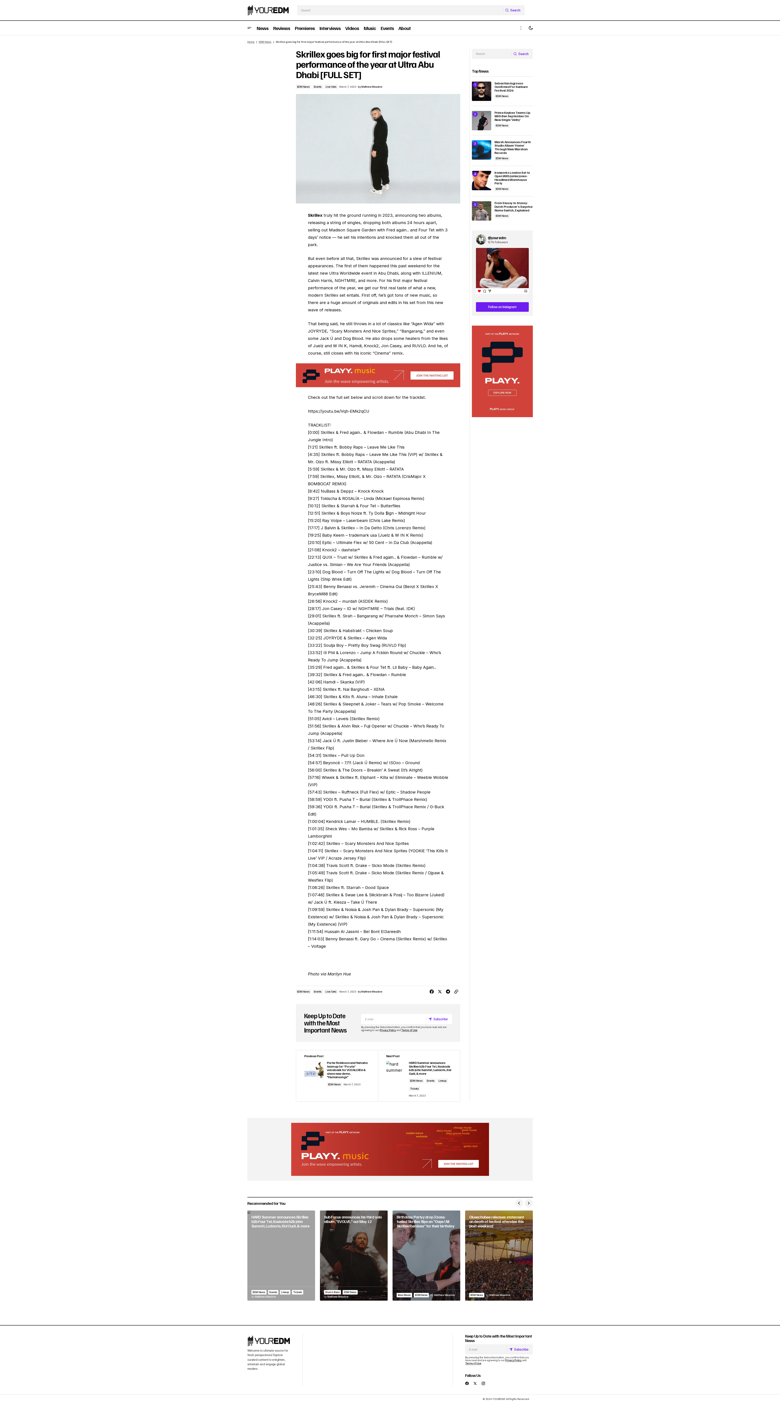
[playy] (378, 375)
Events (318, 86)
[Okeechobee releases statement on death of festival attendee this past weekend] (499, 1256)
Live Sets (331, 86)
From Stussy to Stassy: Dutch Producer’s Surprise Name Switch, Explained (514, 206)
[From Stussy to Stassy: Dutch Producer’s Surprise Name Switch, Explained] (481, 211)
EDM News (265, 41)
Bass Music (404, 1295)
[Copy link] (456, 992)
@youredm (497, 237)
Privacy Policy (388, 1030)
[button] (249, 28)
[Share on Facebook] (432, 992)
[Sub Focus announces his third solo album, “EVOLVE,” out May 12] (354, 1256)
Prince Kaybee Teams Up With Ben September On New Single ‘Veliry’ (512, 116)
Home (250, 41)
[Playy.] (390, 1149)
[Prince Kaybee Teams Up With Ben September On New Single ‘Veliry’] (481, 120)
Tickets (414, 1088)
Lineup (443, 1080)
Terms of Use (409, 1030)
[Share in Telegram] (448, 992)
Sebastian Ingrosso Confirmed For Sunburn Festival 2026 (511, 87)
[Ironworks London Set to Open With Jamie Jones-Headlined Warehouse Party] (481, 180)
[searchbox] (400, 10)
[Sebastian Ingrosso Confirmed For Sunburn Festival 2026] (481, 91)
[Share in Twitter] (440, 992)
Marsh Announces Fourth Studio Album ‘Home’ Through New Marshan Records (513, 147)
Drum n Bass (332, 1292)
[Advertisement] (502, 371)
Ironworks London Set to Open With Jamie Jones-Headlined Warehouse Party (512, 178)
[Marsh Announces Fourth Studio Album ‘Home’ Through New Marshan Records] (481, 150)
